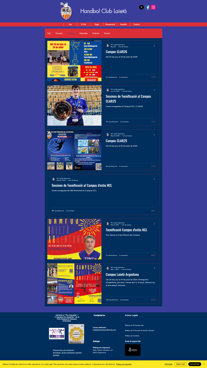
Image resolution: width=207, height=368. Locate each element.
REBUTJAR (180, 364)
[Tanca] (204, 364)
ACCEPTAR (194, 364)
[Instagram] (153, 7)
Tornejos (59, 33)
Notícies (95, 33)
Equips (107, 33)
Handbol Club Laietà (103, 11)
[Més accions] (155, 45)
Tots (49, 33)
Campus (71, 33)
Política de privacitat (123, 364)
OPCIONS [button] (168, 364)
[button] (97, 24)
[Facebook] (147, 7)
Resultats (84, 33)
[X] (141, 7)
